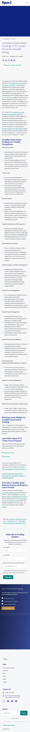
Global (5, 725)
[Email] (14, 60)
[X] (3, 60)
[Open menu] (26, 3)
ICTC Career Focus (7, 97)
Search (24, 713)
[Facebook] (9, 60)
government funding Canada (9, 492)
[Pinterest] (11, 60)
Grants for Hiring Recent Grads (17, 519)
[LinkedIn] (6, 60)
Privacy (13, 725)
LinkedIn (4, 507)
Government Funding (9, 39)
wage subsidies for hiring (13, 114)
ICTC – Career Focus (8, 521)
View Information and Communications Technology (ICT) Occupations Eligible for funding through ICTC (13, 475)
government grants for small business (12, 128)
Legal (8, 725)
